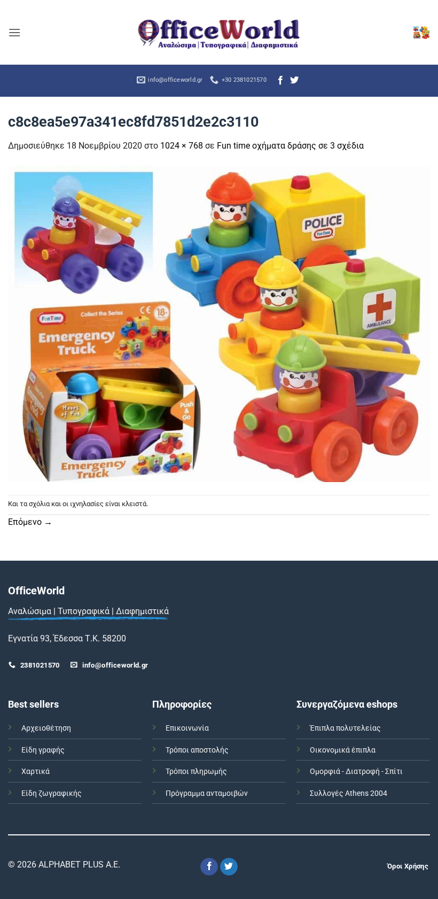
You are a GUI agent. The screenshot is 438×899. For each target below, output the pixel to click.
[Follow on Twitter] (294, 81)
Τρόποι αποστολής (197, 750)
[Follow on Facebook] (280, 81)
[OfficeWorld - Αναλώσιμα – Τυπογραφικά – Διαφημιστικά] (219, 32)
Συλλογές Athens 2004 (348, 793)
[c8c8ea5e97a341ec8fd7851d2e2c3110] (219, 323)
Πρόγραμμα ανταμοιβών (207, 793)
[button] (14, 32)
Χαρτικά (35, 771)
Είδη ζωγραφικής (51, 793)
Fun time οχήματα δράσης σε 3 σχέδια (290, 146)
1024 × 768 (181, 146)
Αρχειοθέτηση (46, 728)
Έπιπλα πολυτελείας (345, 728)
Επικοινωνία (187, 728)
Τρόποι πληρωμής (196, 771)
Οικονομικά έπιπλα (343, 750)
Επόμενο (30, 522)
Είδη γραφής (43, 750)
